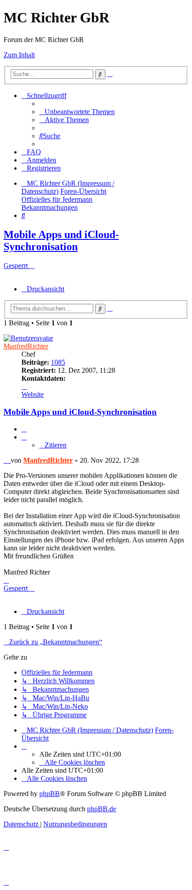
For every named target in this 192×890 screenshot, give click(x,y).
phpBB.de (101, 809)
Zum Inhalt (19, 55)
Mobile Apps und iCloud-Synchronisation (61, 240)
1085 (58, 362)
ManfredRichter (26, 346)
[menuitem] (77, 111)
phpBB (49, 793)
